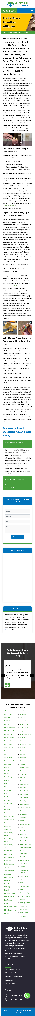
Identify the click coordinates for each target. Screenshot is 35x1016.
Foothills (7, 800)
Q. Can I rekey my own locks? (15, 479)
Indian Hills (11, 32)
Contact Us (9, 980)
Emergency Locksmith (13, 969)
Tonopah (23, 867)
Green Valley (8, 829)
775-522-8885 (8, 11)
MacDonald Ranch (10, 907)
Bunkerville (8, 741)
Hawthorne (8, 851)
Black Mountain (9, 727)
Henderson (8, 854)
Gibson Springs (9, 816)
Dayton (6, 767)
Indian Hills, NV (15, 999)
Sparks (22, 827)
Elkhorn (6, 780)
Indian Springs (9, 864)
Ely (5, 787)
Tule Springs (24, 876)
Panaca (22, 761)
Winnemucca (24, 909)
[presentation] (3, 675)
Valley (22, 879)
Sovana (22, 821)
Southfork (23, 817)
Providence (23, 774)
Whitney (22, 899)
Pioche (22, 771)
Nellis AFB (23, 738)
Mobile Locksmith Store (13, 976)
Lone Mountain (9, 897)
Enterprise (7, 790)
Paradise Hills (24, 767)
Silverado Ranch (25, 808)
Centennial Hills (9, 761)
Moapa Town (24, 724)
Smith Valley (24, 814)
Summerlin (23, 841)
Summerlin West (25, 847)
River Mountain (25, 791)
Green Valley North (8, 834)
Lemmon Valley (9, 893)
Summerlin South (25, 844)
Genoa (6, 813)
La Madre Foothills (7, 882)
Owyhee (22, 754)
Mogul (22, 731)
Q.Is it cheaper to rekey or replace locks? (14, 444)
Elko (5, 783)
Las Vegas (7, 887)
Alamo (6, 711)
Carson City (8, 758)
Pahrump (23, 758)
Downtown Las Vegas (9, 772)
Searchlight (23, 801)
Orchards (23, 751)
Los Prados (8, 900)
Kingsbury (7, 874)
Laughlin (7, 890)
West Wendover (25, 896)
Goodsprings (8, 823)
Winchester (23, 906)
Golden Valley (9, 819)
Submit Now (17, 537)
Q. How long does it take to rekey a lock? (14, 486)
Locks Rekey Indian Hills (21, 32)
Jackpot (7, 867)
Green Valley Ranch (8, 840)
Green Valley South (8, 846)
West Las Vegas (25, 893)
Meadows (23, 711)
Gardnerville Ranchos (8, 808)
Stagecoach (24, 837)
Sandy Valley (24, 797)
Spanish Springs (25, 824)
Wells (21, 889)
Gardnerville (8, 804)
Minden (22, 718)
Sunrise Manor (24, 860)
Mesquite (23, 714)
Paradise (23, 764)
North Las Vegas (25, 744)
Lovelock (7, 903)
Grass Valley (8, 826)
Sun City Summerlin (23, 852)
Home (4, 32)
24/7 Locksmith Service (13, 973)
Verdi (21, 883)
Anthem (7, 718)
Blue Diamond (9, 731)
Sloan (21, 811)
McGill (6, 913)
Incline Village (9, 857)
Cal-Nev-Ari (8, 744)
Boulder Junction (10, 738)
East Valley (8, 777)
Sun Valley (23, 857)
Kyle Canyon (8, 877)
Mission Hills (24, 721)
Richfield (23, 788)
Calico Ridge (8, 747)
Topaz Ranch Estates (24, 871)
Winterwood (24, 913)
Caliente (7, 751)
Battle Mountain (9, 721)
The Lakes (23, 863)
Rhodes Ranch (24, 784)
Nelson (22, 741)
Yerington (23, 916)
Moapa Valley (24, 727)
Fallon (6, 793)
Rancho (22, 777)
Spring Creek (24, 831)
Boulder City (8, 734)
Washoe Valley (25, 886)
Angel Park (8, 714)
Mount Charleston (26, 734)
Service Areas (10, 984)
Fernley (6, 797)
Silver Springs (24, 804)
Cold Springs (8, 764)
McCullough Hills (10, 910)
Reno (21, 781)
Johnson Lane (9, 871)
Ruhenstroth (24, 794)
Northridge (23, 747)
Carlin (6, 754)
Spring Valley (24, 834)
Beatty (6, 724)
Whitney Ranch (25, 903)
